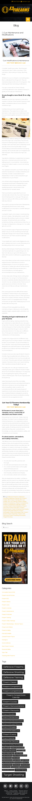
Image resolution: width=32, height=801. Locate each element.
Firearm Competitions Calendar (12, 504)
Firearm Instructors (9, 750)
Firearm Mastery (18, 753)
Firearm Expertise (12, 513)
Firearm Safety (16, 757)
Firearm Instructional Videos (17, 747)
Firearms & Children (7, 627)
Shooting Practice (25, 764)
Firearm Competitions (22, 503)
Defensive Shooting (13, 672)
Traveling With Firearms (8, 655)
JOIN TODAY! (16, 1)
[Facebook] (5, 786)
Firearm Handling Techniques (17, 515)
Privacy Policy (23, 790)
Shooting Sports (14, 766)
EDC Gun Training (12, 501)
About (6, 790)
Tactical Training (21, 770)
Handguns (5, 639)
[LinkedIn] (16, 786)
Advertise (9, 793)
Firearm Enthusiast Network (11, 510)
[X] (10, 786)
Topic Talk (4, 652)
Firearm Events (9, 734)
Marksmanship (18, 762)
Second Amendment (7, 764)
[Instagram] (26, 786)
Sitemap (22, 794)
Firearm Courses (10, 702)
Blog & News (13, 790)
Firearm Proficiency (7, 757)
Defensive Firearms (13, 496)
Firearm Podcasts (7, 614)
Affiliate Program (13, 794)
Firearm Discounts (11, 710)
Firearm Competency (9, 503)
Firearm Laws (5, 604)
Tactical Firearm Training (8, 769)
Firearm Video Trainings (8, 620)
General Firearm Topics (8, 636)
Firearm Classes (22, 501)
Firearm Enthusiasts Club (16, 512)
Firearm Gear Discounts (10, 741)
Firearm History (6, 601)
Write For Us (23, 792)
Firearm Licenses (6, 608)
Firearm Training (6, 617)
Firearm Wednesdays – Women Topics (12, 624)
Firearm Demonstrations (15, 506)
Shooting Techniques (24, 766)
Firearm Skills (16, 760)
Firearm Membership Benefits (20, 755)
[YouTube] (21, 786)
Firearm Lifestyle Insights (8, 753)
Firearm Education (14, 507)
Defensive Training (14, 498)
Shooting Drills (16, 764)
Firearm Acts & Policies (8, 595)
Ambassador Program (20, 793)
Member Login (26, 1)
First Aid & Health (6, 633)
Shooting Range (6, 766)
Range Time (25, 762)
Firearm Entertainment (10, 717)
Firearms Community (7, 760)
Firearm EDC (5, 598)
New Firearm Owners (8, 646)
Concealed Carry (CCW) (8, 592)
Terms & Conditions (12, 792)
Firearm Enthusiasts (9, 727)
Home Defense (6, 643)
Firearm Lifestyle (21, 750)
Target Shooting (7, 517)
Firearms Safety (6, 630)
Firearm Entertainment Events (20, 509)
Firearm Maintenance (8, 611)
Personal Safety (6, 649)
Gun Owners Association (8, 762)
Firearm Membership (7, 755)
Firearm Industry (6, 747)
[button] (28, 19)
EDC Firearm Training (13, 500)
